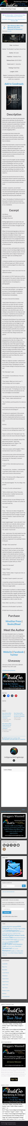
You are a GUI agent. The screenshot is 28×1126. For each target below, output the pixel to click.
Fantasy (16, 935)
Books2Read (14, 624)
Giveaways (5, 975)
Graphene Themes (12, 1124)
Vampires (20, 953)
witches (4, 955)
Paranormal (7, 948)
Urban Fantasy (14, 953)
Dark (21, 931)
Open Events (5, 981)
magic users (9, 946)
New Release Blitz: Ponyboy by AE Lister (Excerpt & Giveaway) (19, 714)
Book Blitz (9, 31)
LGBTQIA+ (7, 944)
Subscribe (6, 912)
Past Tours (5, 987)
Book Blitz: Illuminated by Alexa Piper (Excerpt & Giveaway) (14, 20)
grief (9, 738)
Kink (19, 738)
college (10, 928)
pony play (12, 739)
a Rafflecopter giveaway (8, 670)
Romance (6, 950)
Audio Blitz (5, 963)
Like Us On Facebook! (8, 891)
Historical (15, 937)
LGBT (16, 941)
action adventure (7, 926)
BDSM (5, 738)
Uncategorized (5, 996)
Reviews (4, 993)
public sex (17, 739)
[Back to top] (24, 1122)
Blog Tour (4, 966)
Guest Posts (5, 978)
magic (4, 946)
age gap (15, 926)
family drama (7, 935)
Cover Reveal (5, 972)
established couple (16, 933)
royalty (12, 951)
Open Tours (5, 984)
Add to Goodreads (14, 83)
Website (7, 651)
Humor (19, 937)
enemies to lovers (9, 933)
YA (6, 955)
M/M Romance (17, 944)
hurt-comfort (13, 738)
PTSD (13, 948)
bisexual (5, 928)
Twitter (14, 654)
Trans (9, 953)
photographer (5, 739)
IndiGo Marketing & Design (8, 9)
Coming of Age (17, 928)
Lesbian (11, 942)
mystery (13, 946)
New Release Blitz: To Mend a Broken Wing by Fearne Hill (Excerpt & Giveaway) (14, 15)
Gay (11, 937)
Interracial (13, 939)
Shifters (18, 951)
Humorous (23, 937)
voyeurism (22, 739)
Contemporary (12, 930)
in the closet (19, 939)
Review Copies (6, 990)
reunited (16, 948)
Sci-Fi (16, 951)
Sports (6, 952)
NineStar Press (13, 621)
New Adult (18, 946)
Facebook (19, 651)
